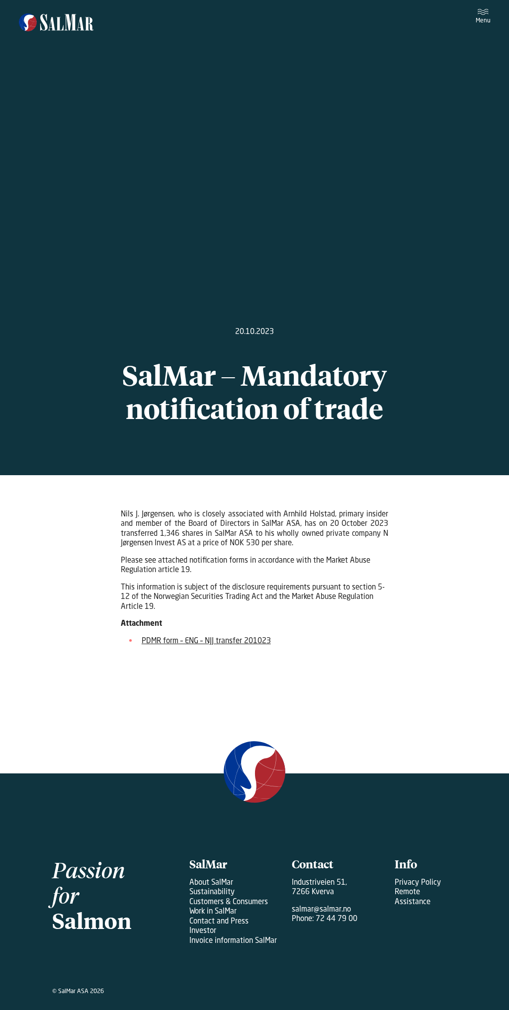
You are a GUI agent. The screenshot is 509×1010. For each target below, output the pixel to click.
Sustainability (212, 891)
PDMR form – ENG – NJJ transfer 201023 (206, 640)
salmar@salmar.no (321, 908)
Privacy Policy (418, 881)
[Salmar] (56, 23)
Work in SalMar (213, 910)
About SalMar (211, 881)
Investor (202, 930)
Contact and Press (219, 920)
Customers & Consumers (228, 901)
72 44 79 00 (336, 918)
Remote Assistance (412, 896)
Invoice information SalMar (233, 939)
